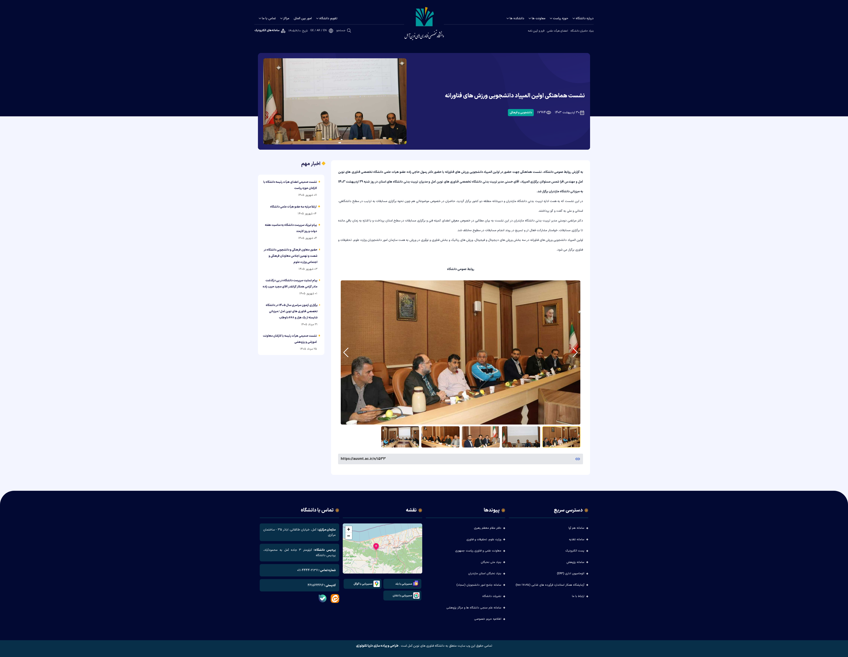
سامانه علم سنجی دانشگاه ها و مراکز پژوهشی (473, 608)
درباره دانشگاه (585, 18)
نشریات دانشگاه (491, 596)
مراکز (286, 18)
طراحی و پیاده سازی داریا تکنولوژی (377, 646)
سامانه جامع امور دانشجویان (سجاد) (478, 585)
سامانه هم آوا (576, 528)
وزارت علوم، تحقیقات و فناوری (483, 539)
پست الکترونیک (574, 551)
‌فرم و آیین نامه (536, 31)
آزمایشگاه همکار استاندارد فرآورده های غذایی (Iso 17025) (550, 585)
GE (312, 30)
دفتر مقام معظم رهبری (487, 528)
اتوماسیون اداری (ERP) (570, 573)
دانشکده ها (517, 18)
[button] (376, 547)
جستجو (340, 30)
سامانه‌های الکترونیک (267, 30)
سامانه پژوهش (575, 562)
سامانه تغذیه (576, 539)
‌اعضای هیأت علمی (557, 31)
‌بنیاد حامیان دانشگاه (582, 31)
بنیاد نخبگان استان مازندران (484, 573)
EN (325, 30)
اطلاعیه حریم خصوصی (487, 619)
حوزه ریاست (560, 18)
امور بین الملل (303, 18)
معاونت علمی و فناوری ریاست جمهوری (478, 551)
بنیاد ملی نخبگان (491, 562)
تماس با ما (269, 18)
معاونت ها (538, 18)
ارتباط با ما (578, 596)
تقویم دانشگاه (328, 18)
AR (318, 30)
